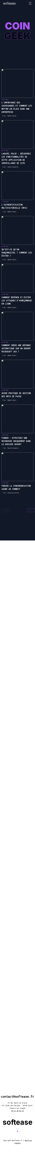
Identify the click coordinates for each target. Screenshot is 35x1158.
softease (9, 3)
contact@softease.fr (17, 1096)
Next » (31, 510)
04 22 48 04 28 (17, 1111)
